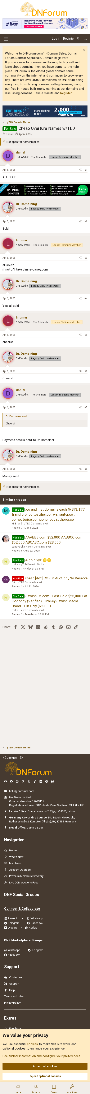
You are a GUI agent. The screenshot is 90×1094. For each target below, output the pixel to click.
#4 (86, 298)
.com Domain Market (39, 546)
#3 (86, 257)
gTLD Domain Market (36, 523)
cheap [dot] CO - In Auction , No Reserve (56, 578)
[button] (21, 758)
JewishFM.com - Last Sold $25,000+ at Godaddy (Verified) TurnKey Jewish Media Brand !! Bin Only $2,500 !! (49, 601)
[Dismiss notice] (83, 50)
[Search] (85, 39)
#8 (86, 468)
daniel (9, 134)
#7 (86, 407)
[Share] (80, 170)
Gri (13, 582)
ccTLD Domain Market (29, 582)
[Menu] (6, 39)
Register (66, 93)
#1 (86, 169)
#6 (86, 371)
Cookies (11, 757)
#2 (86, 221)
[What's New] (79, 39)
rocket (15, 564)
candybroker (19, 546)
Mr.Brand (17, 523)
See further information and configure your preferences (41, 1056)
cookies (32, 1044)
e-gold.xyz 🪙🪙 (38, 560)
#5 (86, 334)
